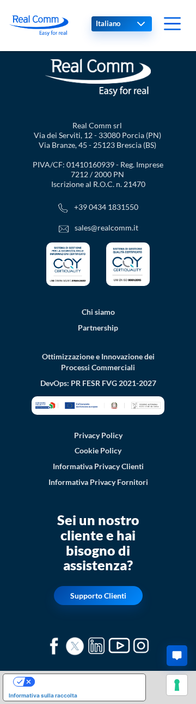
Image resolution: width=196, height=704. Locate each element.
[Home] (39, 26)
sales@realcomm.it (106, 227)
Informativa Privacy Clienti (98, 466)
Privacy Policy (98, 435)
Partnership (98, 327)
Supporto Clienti (98, 595)
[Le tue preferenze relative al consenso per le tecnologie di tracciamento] (177, 685)
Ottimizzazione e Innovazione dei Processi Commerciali (98, 362)
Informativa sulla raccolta (43, 695)
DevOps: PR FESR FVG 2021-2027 (98, 383)
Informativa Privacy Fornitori (98, 482)
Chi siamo (98, 311)
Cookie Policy (98, 450)
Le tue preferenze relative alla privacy (85, 681)
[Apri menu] (172, 24)
